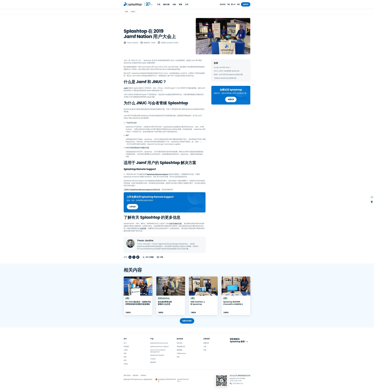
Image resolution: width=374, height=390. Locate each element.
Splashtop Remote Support (157, 174)
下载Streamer (181, 353)
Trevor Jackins (132, 43)
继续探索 (153, 362)
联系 (125, 360)
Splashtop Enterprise (157, 355)
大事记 (126, 350)
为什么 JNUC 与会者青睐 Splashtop (226, 71)
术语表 (126, 364)
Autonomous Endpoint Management (157, 351)
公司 (186, 4)
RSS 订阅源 (150, 257)
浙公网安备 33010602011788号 (167, 379)
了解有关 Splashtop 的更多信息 (225, 78)
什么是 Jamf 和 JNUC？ (222, 67)
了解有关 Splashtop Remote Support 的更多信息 (142, 189)
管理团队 (126, 346)
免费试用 (245, 4)
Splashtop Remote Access (159, 343)
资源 (180, 4)
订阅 (161, 257)
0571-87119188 (240, 378)
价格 (174, 4)
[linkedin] (130, 257)
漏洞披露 (179, 350)
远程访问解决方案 (175, 223)
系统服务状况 (181, 346)
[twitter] (137, 257)
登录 (238, 4)
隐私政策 (135, 375)
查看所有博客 (187, 321)
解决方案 (166, 4)
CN (234, 4)
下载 (228, 4)
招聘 (125, 353)
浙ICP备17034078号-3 (183, 379)
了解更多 (128, 312)
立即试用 (132, 207)
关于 (125, 339)
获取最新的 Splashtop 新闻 (237, 340)
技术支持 (222, 4)
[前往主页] (133, 4)
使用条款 (143, 375)
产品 (158, 4)
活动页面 (143, 228)
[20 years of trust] (147, 4)
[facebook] (133, 257)
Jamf (126, 88)
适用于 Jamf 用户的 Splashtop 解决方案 (228, 74)
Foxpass (153, 359)
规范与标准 (127, 375)
